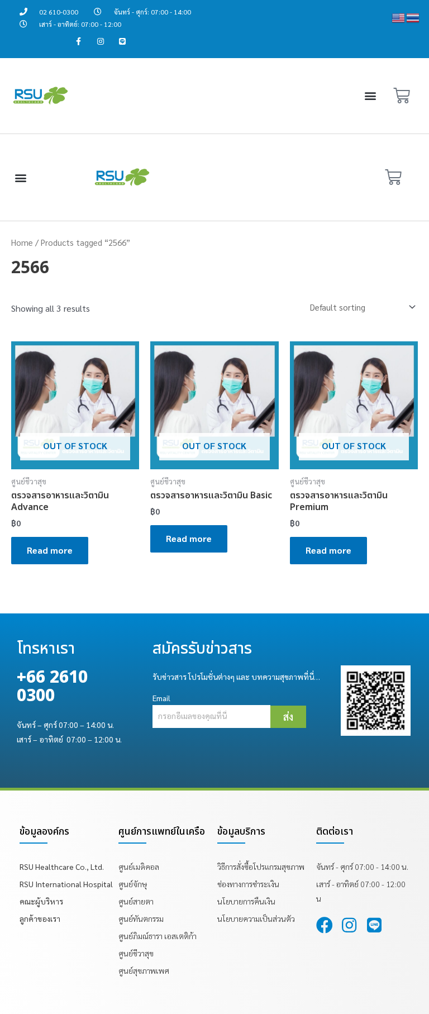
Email (161, 698)
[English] (399, 16)
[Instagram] (100, 42)
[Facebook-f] (78, 42)
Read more (50, 550)
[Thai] (413, 16)
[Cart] (401, 95)
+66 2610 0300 (52, 687)
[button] (370, 96)
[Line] (122, 42)
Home (22, 242)
